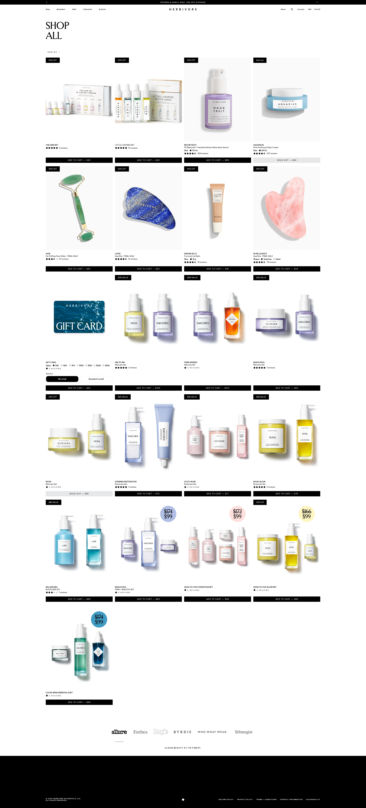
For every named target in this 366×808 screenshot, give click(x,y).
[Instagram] (205, 786)
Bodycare (50, 785)
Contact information (291, 799)
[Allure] (119, 732)
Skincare (49, 782)
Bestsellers (50, 778)
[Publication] (161, 732)
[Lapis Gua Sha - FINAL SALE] (148, 208)
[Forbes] (140, 732)
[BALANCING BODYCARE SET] (79, 541)
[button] (54, 52)
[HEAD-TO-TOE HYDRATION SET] (217, 541)
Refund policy (226, 799)
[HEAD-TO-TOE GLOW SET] (286, 541)
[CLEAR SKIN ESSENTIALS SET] (79, 647)
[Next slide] (108, 99)
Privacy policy (245, 799)
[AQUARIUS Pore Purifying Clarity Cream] (286, 99)
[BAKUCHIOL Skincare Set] (286, 317)
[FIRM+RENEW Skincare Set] (217, 317)
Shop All (49, 774)
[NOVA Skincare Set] (79, 436)
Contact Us (88, 782)
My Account (177, 774)
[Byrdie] (182, 732)
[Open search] (292, 9)
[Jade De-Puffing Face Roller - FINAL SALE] (79, 208)
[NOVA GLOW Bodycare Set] (286, 436)
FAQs (85, 774)
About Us (127, 774)
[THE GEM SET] (79, 99)
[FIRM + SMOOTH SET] (148, 541)
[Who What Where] (212, 732)
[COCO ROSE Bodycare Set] (217, 436)
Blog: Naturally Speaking (134, 778)
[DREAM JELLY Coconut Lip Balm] (217, 208)
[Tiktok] (201, 786)
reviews (55, 369)
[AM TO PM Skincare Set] (148, 317)
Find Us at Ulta (89, 785)
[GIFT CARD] (79, 317)
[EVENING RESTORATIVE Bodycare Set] (148, 436)
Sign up (311, 779)
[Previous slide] (50, 99)
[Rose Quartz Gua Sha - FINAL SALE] (286, 208)
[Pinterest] (213, 786)
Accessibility (313, 799)
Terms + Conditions (266, 799)
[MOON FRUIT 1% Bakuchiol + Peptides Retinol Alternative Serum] (217, 99)
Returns (86, 778)
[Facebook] (209, 786)
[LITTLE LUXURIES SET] (148, 99)
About (283, 9)
